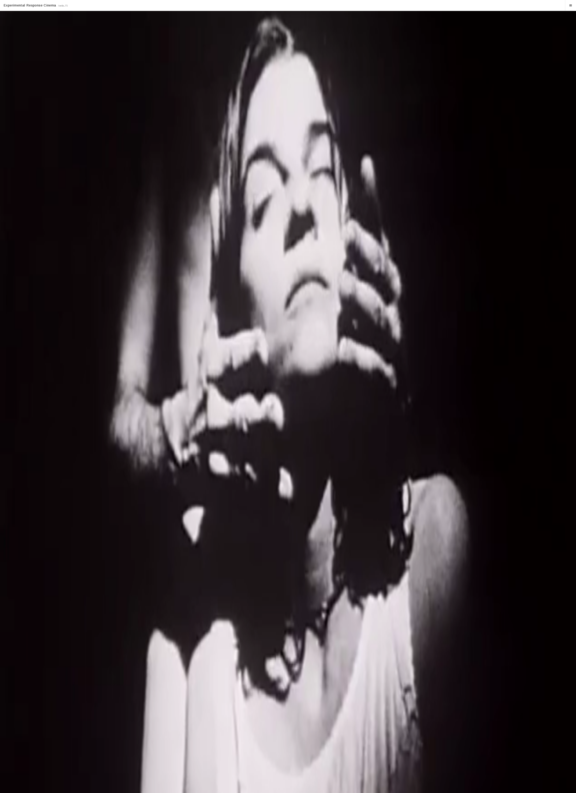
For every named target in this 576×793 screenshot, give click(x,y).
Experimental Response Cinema (30, 5)
